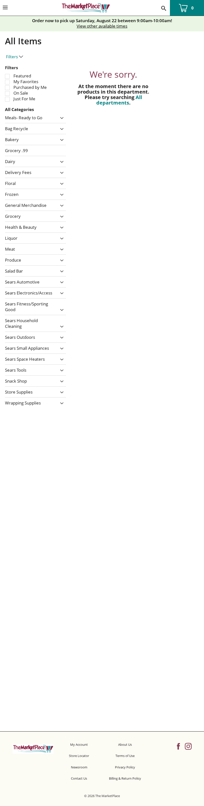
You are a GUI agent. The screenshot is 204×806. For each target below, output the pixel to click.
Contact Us (79, 778)
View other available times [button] (102, 26)
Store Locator (79, 755)
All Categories (19, 109)
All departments (119, 100)
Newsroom (79, 767)
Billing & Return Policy (125, 778)
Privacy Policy (125, 767)
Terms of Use (125, 755)
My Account (79, 744)
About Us (125, 744)
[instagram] (188, 746)
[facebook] (178, 746)
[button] (60, 118)
